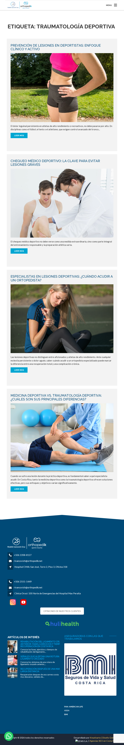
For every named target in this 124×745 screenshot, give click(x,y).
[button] (8, 736)
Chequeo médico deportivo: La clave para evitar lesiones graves (55, 163)
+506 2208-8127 (23, 555)
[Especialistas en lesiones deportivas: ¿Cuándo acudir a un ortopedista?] (62, 318)
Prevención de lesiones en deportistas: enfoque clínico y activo (56, 47)
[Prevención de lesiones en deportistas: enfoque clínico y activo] (62, 87)
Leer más (19, 135)
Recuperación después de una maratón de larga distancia (45, 670)
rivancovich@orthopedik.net (28, 561)
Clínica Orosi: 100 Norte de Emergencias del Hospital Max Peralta (47, 593)
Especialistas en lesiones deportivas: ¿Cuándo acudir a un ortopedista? (62, 278)
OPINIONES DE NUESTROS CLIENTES (62, 611)
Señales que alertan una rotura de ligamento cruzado (41, 657)
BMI (66, 714)
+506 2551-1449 (23, 581)
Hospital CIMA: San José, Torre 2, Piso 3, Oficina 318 (40, 566)
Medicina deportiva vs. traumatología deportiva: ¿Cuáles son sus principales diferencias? (56, 397)
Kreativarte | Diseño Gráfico (103, 737)
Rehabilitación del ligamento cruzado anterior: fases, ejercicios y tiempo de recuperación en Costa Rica (43, 644)
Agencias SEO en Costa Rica (103, 741)
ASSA (66, 710)
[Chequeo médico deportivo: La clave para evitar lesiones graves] (62, 202)
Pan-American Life (73, 707)
